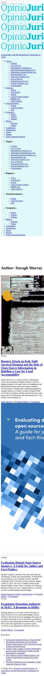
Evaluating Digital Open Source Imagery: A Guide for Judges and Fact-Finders (22, 566)
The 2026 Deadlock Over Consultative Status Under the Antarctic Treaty (23, 663)
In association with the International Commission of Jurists (19, 670)
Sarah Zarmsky (27, 594)
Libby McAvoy (7, 402)
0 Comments (35, 402)
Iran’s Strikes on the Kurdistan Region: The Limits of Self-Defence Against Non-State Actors (22, 657)
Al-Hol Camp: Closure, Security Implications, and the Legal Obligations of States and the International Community (23, 651)
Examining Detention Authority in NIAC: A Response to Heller (21, 605)
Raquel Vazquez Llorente (11, 594)
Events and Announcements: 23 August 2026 (23, 640)
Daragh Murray (23, 402)
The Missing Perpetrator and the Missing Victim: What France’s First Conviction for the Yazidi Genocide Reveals (24, 644)
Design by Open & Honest (24, 668)
